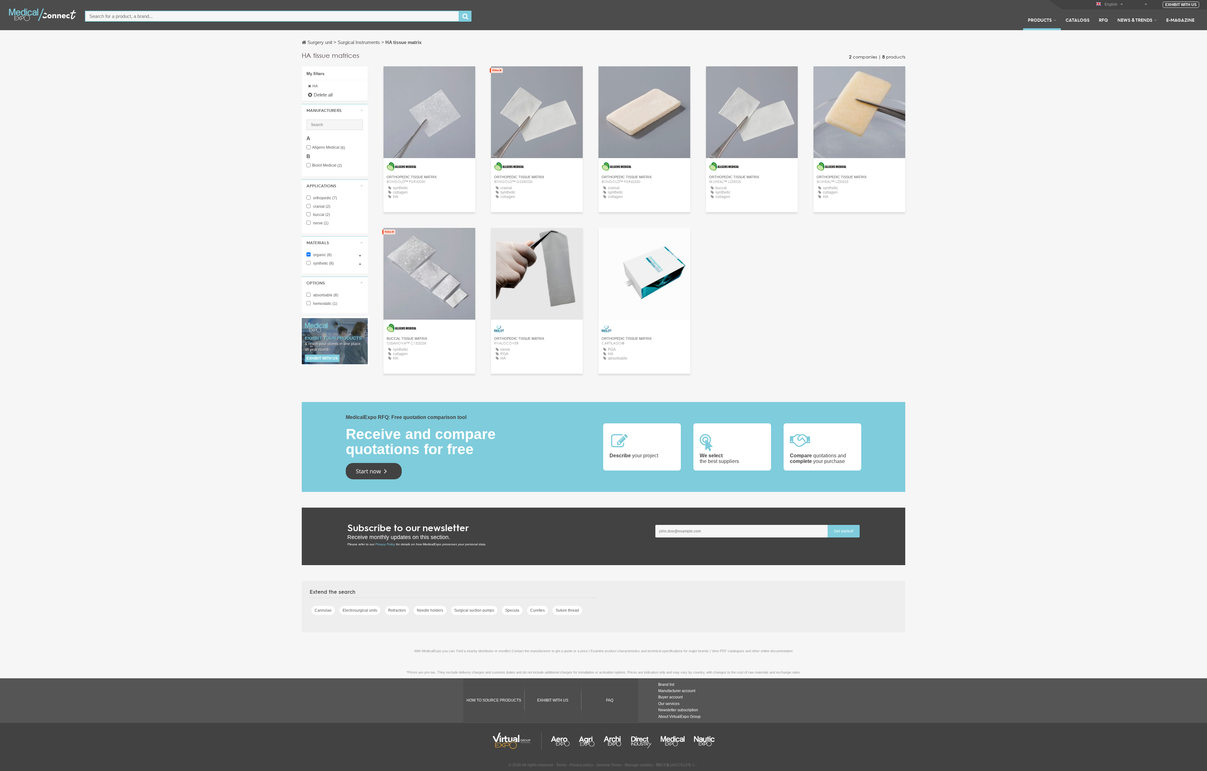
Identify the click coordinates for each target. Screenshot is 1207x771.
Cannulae (323, 610)
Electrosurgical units (360, 610)
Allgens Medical (328, 147)
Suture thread (567, 610)
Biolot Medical (327, 165)
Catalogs (1077, 20)
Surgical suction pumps (474, 610)
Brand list (666, 684)
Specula (512, 610)
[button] (334, 110)
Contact (429, 77)
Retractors (397, 610)
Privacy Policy (385, 544)
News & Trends (1134, 20)
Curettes (537, 610)
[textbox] (272, 16)
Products (1040, 20)
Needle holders (430, 610)
